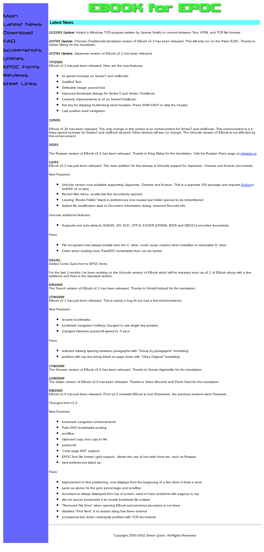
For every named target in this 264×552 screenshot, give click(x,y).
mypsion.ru (248, 153)
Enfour (246, 184)
